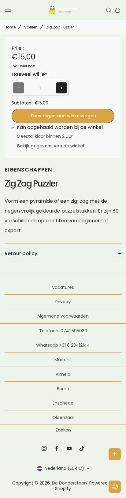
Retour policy (21, 253)
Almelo (63, 374)
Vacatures (63, 287)
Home (10, 27)
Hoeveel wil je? (29, 74)
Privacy (63, 302)
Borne (63, 389)
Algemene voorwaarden (63, 316)
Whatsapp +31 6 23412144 (63, 345)
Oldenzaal (63, 417)
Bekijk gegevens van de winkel (50, 146)
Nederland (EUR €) (64, 468)
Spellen (31, 27)
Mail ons (63, 360)
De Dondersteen (69, 483)
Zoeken (63, 430)
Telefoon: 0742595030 (63, 331)
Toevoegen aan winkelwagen (63, 116)
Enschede (63, 403)
